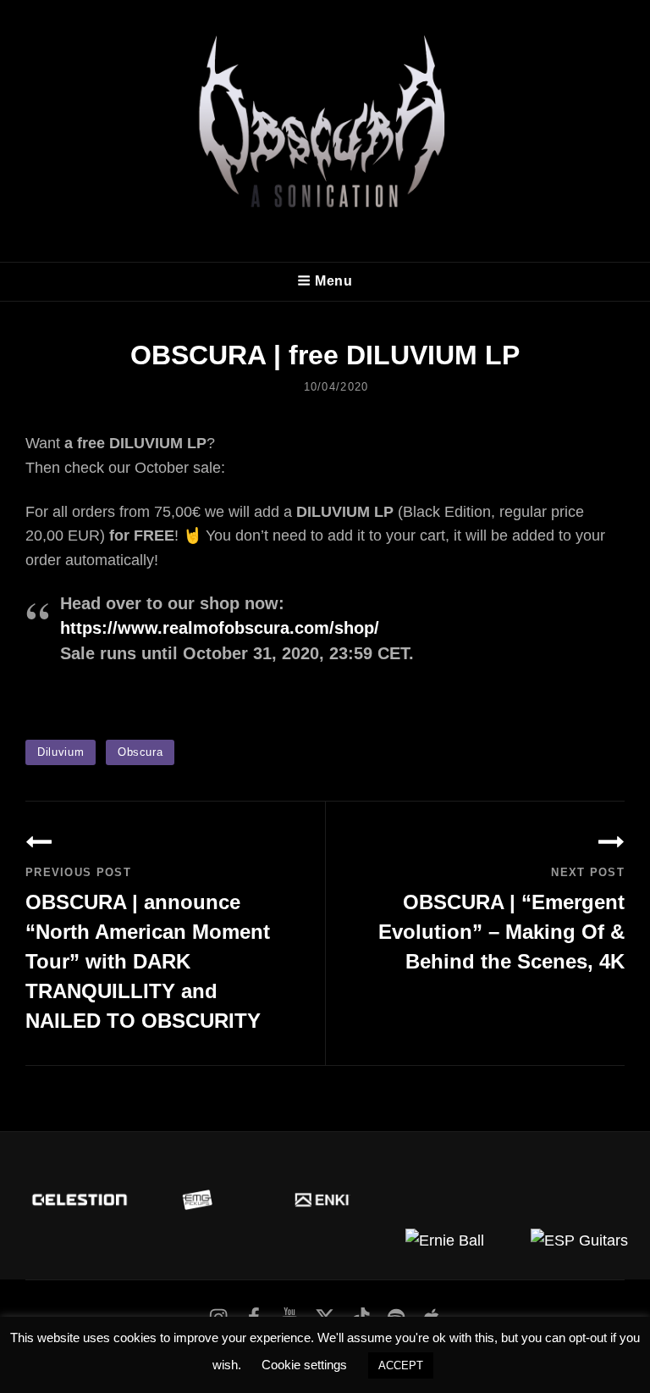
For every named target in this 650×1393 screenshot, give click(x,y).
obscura (140, 752)
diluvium (60, 752)
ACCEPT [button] (400, 1365)
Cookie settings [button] (304, 1364)
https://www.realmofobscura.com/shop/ (219, 628)
